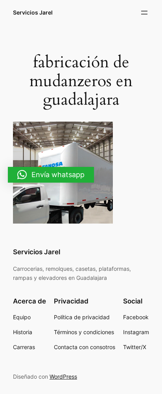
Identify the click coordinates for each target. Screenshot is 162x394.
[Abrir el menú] (144, 12)
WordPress (63, 376)
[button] (51, 175)
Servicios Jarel (33, 12)
